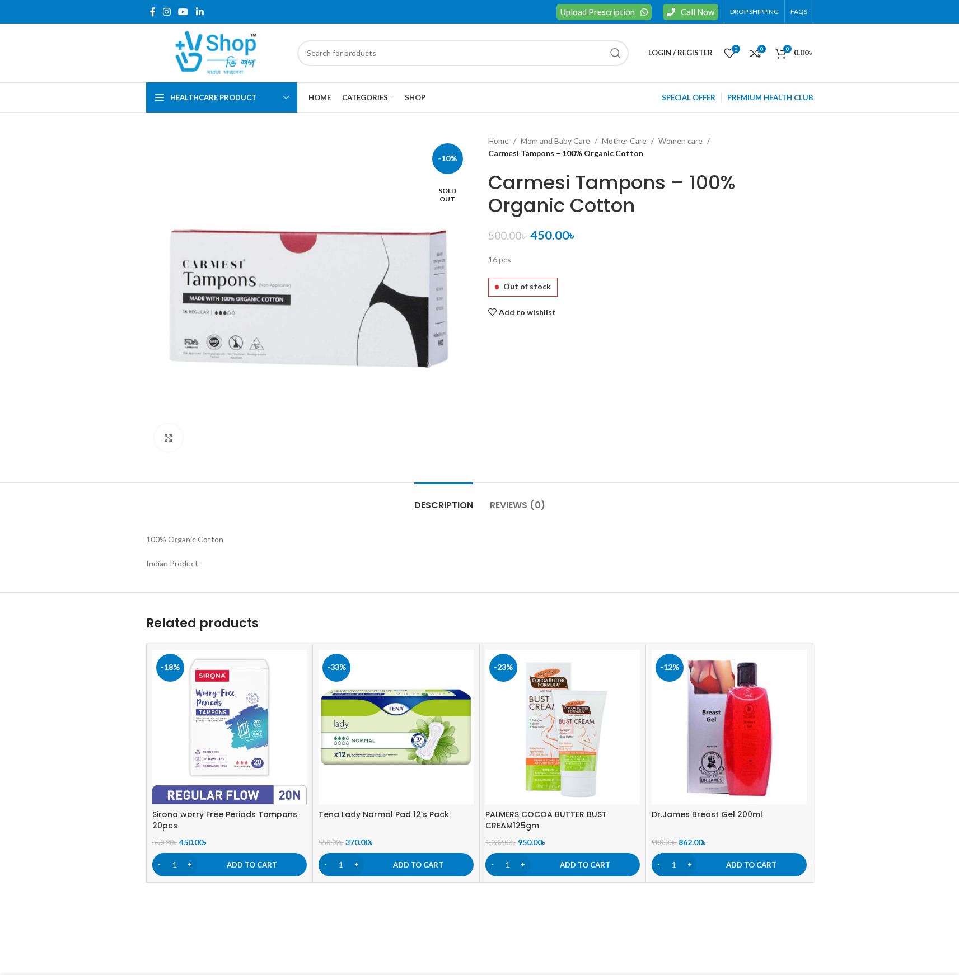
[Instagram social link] (167, 11)
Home (498, 141)
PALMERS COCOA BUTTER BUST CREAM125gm (546, 820)
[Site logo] (216, 52)
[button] (229, 864)
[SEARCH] (616, 53)
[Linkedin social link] (199, 11)
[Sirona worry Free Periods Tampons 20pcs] (229, 727)
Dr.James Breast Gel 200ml (707, 814)
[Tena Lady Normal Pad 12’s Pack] (396, 727)
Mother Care (624, 141)
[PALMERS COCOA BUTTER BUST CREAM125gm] (562, 727)
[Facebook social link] (153, 11)
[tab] (443, 499)
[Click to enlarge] (169, 438)
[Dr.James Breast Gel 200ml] (729, 727)
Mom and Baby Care (555, 141)
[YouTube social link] (183, 11)
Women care (680, 141)
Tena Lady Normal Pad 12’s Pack (384, 814)
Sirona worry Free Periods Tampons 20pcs (224, 820)
